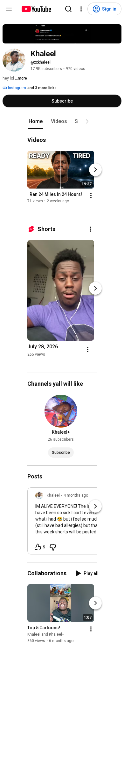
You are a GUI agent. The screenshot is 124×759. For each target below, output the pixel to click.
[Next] (95, 169)
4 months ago (76, 495)
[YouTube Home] (36, 9)
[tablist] (62, 121)
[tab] (35, 121)
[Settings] (81, 9)
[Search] (68, 9)
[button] (87, 121)
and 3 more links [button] (42, 88)
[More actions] (91, 195)
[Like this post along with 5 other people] (38, 547)
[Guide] (9, 9)
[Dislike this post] (53, 547)
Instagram (16, 88)
